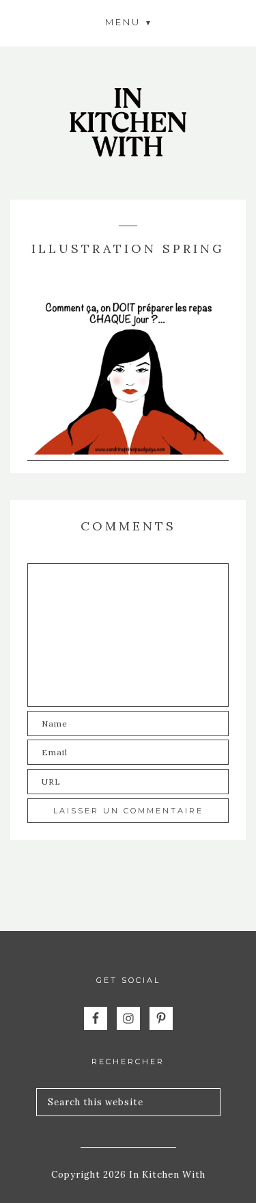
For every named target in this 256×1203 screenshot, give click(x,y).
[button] (128, 21)
